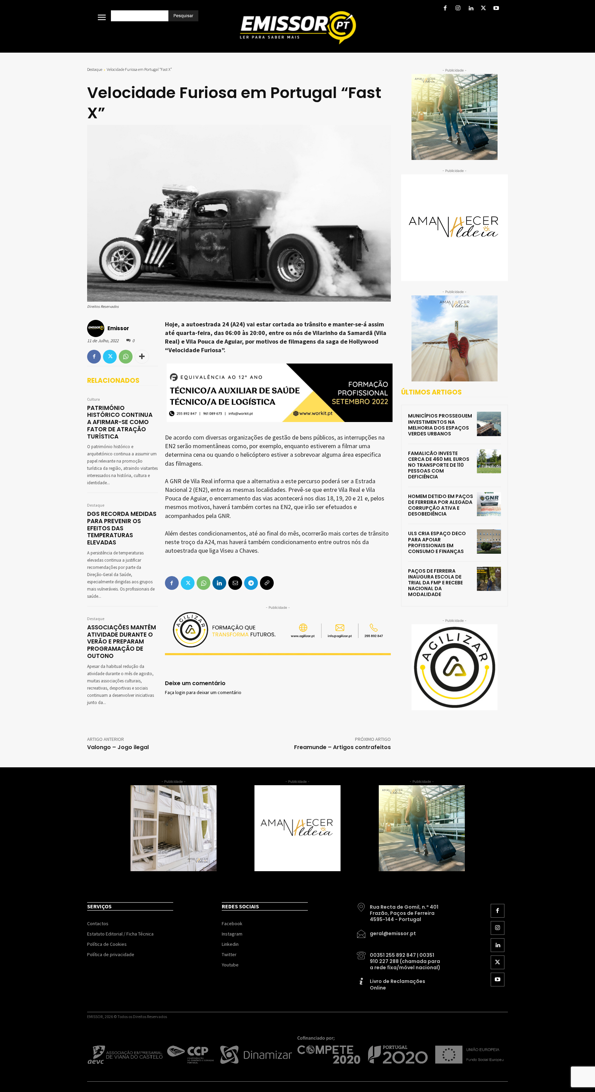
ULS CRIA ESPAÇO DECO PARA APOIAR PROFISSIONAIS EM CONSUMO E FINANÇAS (437, 542)
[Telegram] (251, 583)
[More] (142, 357)
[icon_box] (399, 910)
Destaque (94, 69)
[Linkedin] (470, 8)
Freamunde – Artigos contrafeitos (342, 747)
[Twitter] (483, 8)
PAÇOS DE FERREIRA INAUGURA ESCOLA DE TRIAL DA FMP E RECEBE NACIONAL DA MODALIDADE (435, 582)
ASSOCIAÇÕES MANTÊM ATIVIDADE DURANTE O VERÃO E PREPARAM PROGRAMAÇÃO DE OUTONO (121, 641)
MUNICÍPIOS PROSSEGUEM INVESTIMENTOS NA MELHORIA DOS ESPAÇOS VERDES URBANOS (440, 424)
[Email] (235, 583)
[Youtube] (496, 8)
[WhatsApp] (126, 357)
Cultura (93, 400)
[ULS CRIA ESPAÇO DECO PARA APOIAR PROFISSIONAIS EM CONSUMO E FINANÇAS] (489, 541)
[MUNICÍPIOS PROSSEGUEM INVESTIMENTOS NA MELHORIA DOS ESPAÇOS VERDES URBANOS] (489, 424)
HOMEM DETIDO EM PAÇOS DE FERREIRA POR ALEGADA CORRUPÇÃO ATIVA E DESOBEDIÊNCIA (440, 505)
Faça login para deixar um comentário (203, 692)
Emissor (118, 328)
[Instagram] (457, 8)
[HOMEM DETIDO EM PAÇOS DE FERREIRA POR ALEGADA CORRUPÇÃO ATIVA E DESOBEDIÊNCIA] (489, 504)
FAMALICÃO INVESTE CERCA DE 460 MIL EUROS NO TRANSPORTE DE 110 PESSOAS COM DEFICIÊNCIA (438, 465)
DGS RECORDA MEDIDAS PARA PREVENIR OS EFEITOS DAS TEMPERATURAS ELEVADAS (121, 528)
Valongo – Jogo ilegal (118, 747)
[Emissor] (96, 328)
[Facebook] (445, 8)
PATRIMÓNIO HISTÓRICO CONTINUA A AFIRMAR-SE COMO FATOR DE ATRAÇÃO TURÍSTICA (120, 422)
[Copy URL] (267, 583)
